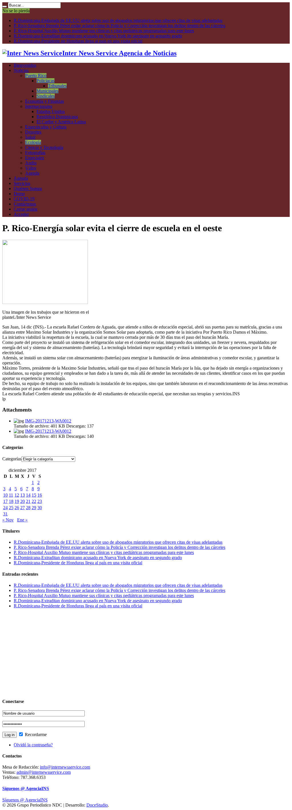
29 (34, 507)
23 (39, 501)
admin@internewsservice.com (44, 772)
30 (39, 507)
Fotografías (35, 152)
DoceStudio (97, 805)
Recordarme (35, 734)
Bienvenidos (25, 65)
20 (22, 501)
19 (17, 501)
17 (5, 501)
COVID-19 (24, 198)
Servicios (22, 183)
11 (11, 495)
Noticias (21, 70)
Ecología (33, 142)
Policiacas (45, 80)
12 (17, 495)
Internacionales (38, 106)
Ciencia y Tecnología (44, 147)
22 (34, 501)
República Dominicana (57, 116)
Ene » (22, 519)
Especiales (34, 157)
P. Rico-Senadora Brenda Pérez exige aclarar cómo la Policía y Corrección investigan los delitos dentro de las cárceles (119, 25)
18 (11, 501)
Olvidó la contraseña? (33, 744)
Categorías (11, 458)
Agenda (32, 173)
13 (22, 495)
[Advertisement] (146, 653)
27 (22, 507)
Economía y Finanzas (44, 101)
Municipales (47, 90)
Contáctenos (25, 204)
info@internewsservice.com (65, 767)
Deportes (33, 132)
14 (28, 495)
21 (28, 501)
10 (5, 495)
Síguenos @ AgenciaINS (25, 788)
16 (39, 495)
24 (5, 507)
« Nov (8, 519)
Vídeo (30, 168)
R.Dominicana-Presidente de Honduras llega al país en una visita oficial (78, 41)
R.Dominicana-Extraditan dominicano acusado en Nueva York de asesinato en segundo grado (98, 35)
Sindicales (45, 96)
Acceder (21, 214)
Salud (30, 137)
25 (11, 507)
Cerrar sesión (25, 209)
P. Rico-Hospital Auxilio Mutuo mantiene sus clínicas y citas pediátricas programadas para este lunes (104, 30)
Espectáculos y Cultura (45, 126)
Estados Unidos (50, 111)
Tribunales (57, 85)
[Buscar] (4, 6)
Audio (30, 162)
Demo (19, 193)
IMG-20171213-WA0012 (48, 420)
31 (5, 513)
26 (17, 507)
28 (28, 507)
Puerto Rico (35, 75)
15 (34, 495)
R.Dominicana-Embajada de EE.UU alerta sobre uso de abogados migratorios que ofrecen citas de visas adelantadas (118, 20)
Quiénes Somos (28, 188)
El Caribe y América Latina (61, 121)
